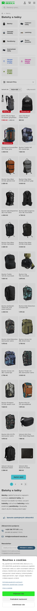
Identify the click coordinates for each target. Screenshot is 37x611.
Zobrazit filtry (11, 82)
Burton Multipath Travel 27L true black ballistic (8, 307)
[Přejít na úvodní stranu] (2, 13)
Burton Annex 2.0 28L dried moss (25, 340)
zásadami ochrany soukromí (11, 553)
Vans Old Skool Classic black (24, 116)
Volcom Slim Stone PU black (24, 467)
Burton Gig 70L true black (24, 275)
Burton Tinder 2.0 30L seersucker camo (26, 371)
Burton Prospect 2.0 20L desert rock (8, 403)
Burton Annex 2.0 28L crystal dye (8, 371)
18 (21, 484)
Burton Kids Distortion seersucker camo (10, 340)
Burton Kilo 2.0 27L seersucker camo (8, 435)
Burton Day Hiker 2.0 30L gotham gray (26, 180)
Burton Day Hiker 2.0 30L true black (25, 243)
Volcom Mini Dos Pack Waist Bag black (26, 435)
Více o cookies (7, 588)
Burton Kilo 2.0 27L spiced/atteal (25, 403)
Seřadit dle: (5, 89)
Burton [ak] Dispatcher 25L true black (10, 211)
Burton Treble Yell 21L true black (8, 275)
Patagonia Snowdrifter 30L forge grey (10, 148)
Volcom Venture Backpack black (7, 467)
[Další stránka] (25, 484)
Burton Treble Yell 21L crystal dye (25, 148)
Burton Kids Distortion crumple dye (27, 306)
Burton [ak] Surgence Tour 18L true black (26, 211)
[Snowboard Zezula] (8, 3)
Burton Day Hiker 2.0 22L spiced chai (8, 180)
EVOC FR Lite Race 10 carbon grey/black (9, 116)
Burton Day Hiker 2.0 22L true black (8, 243)
